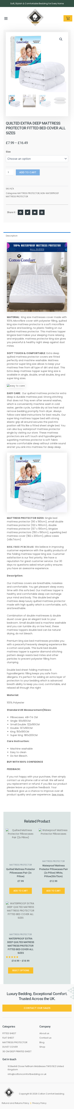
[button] (6, 18)
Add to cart (27, 172)
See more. (58, 794)
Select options (20, 970)
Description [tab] (12, 235)
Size (8, 152)
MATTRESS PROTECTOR (28, 193)
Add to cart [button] (20, 890)
